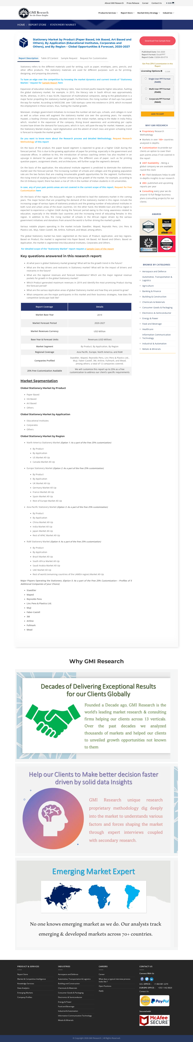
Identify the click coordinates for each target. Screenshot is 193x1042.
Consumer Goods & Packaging (157, 307)
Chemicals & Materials (153, 302)
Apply (101, 990)
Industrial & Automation (154, 343)
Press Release (133, 3)
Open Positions (105, 986)
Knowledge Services (25, 983)
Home (21, 24)
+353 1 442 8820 (165, 987)
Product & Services (107, 12)
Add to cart (157, 114)
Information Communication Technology (156, 336)
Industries (167, 12)
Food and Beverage (152, 323)
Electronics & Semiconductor (156, 312)
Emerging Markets (25, 992)
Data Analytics (23, 988)
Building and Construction (69, 983)
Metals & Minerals (151, 349)
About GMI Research (114, 3)
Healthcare (147, 329)
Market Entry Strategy (147, 12)
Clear (167, 71)
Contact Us (157, 3)
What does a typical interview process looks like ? (114, 980)
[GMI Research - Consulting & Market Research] (33, 13)
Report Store (127, 12)
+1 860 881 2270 (161, 984)
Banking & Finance (151, 291)
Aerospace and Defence (154, 271)
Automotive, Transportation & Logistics (157, 278)
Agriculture (148, 285)
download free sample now (157, 40)
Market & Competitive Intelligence (31, 979)
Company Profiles (24, 997)
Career (145, 3)
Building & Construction (154, 296)
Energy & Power (150, 318)
